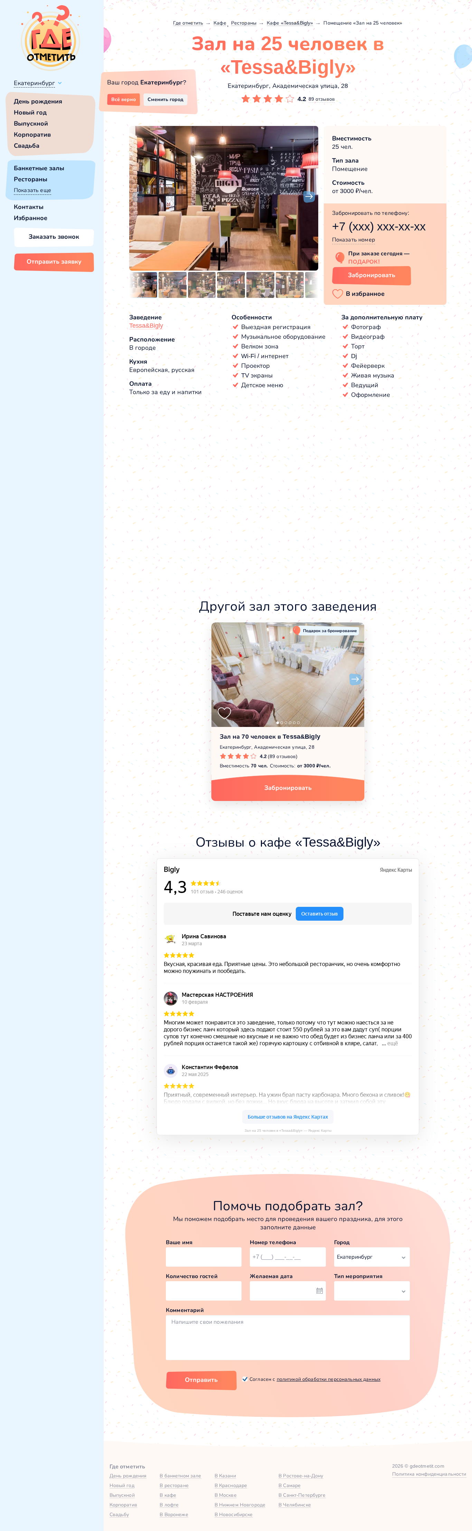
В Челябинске (295, 1504)
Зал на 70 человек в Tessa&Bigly (270, 736)
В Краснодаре (231, 1485)
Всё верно (123, 99)
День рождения (38, 101)
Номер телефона (273, 1242)
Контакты (29, 206)
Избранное (30, 218)
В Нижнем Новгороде (240, 1504)
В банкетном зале (180, 1475)
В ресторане (174, 1485)
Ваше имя (179, 1242)
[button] (138, 197)
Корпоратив (32, 134)
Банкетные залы (39, 168)
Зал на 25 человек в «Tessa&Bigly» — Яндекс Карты (288, 1130)
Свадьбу (119, 1514)
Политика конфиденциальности (429, 1474)
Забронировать (371, 275)
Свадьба (26, 145)
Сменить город (165, 99)
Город (342, 1242)
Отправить (201, 1379)
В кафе (168, 1495)
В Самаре (290, 1485)
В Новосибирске (234, 1514)
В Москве (226, 1495)
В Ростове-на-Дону (301, 1475)
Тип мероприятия (358, 1276)
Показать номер (353, 240)
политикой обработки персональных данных (328, 1379)
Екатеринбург (34, 83)
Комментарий (185, 1310)
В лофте (169, 1504)
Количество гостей (192, 1276)
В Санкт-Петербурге (302, 1495)
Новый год (30, 112)
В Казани (225, 1475)
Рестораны (30, 179)
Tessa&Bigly (146, 325)
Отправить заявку (54, 261)
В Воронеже (174, 1514)
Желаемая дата (271, 1276)
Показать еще (32, 190)
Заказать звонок (54, 236)
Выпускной (31, 123)
